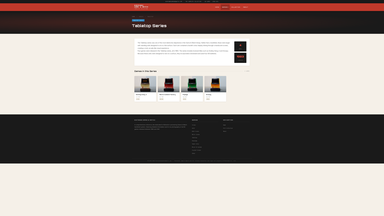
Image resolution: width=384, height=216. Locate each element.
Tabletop (194, 137)
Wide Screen (195, 131)
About (245, 7)
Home (217, 7)
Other (193, 153)
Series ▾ (225, 7)
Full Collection (228, 128)
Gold (193, 128)
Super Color (195, 144)
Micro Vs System (197, 147)
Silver (194, 125)
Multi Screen (196, 134)
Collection (235, 7)
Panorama (194, 141)
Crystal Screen (196, 150)
